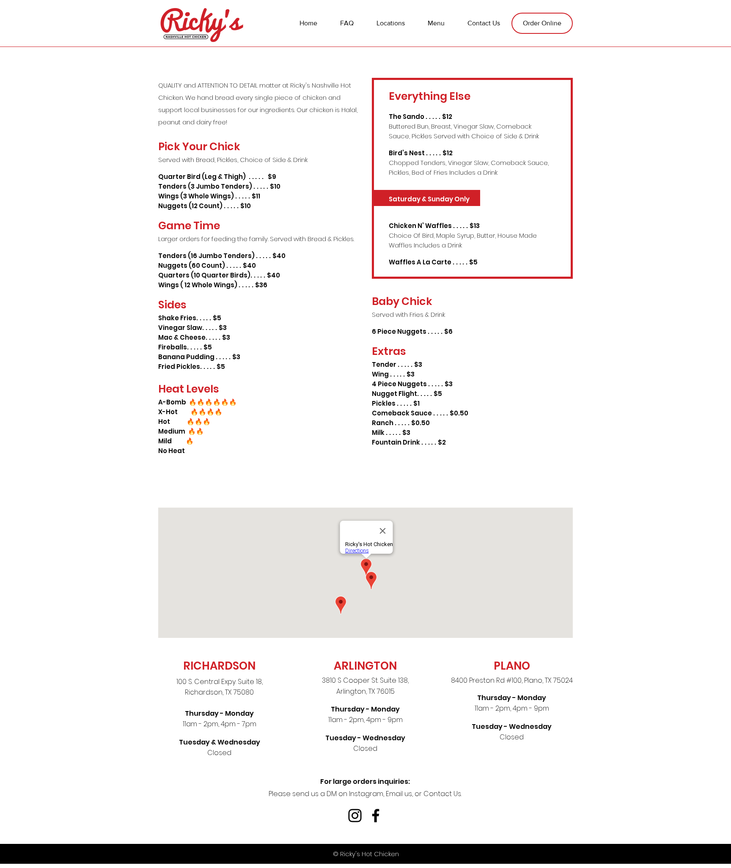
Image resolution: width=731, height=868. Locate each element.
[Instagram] (355, 815)
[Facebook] (376, 815)
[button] (436, 23)
